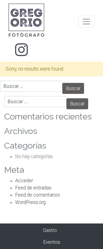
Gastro (50, 230)
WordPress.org (30, 202)
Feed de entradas (33, 188)
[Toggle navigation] (86, 21)
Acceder (24, 180)
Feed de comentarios (37, 195)
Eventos (51, 242)
